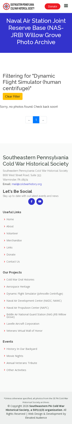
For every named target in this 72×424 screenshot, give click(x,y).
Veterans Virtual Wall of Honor (24, 330)
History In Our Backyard (21, 348)
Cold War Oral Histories (20, 279)
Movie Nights (14, 355)
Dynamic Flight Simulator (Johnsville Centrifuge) (34, 293)
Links (9, 247)
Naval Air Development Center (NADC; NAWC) (34, 300)
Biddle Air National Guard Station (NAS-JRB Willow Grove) (36, 315)
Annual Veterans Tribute (21, 363)
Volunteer (12, 233)
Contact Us (13, 261)
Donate (52, 6)
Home (10, 219)
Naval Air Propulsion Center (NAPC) (27, 307)
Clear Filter (12, 96)
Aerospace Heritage (18, 286)
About (10, 226)
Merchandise (14, 240)
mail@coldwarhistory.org (27, 184)
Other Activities (16, 370)
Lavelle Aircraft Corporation (22, 323)
